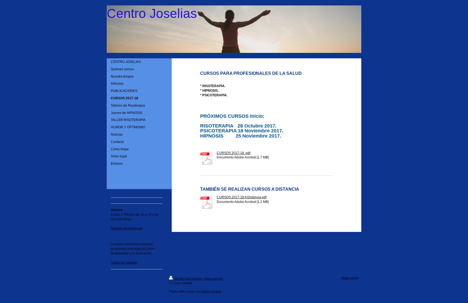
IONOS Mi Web (211, 291)
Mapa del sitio (214, 278)
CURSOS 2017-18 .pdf (233, 153)
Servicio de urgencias (127, 228)
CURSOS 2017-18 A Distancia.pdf (241, 197)
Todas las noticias (124, 262)
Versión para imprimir (188, 278)
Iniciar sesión (350, 277)
